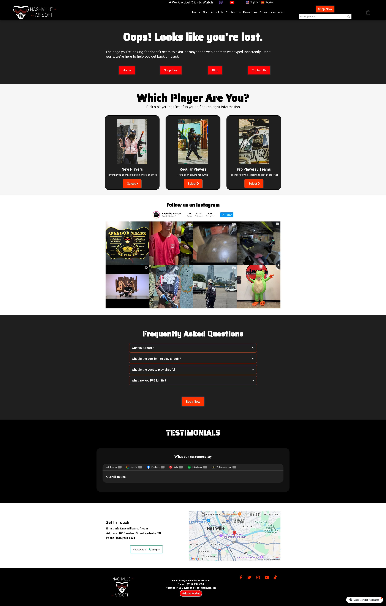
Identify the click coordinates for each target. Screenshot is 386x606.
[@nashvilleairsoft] (156, 215)
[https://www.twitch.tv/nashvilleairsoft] (220, 2)
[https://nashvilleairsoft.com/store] (34, 12)
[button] (252, 2)
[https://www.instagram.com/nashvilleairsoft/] (259, 577)
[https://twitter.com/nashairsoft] (250, 577)
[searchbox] (325, 16)
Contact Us (233, 12)
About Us (217, 12)
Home (196, 12)
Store (263, 12)
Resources (250, 12)
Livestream (276, 12)
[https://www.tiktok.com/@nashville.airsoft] (276, 577)
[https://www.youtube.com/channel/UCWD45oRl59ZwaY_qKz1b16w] (267, 577)
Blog (206, 12)
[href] (234, 536)
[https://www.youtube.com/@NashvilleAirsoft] (232, 2)
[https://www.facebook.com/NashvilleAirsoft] (242, 577)
